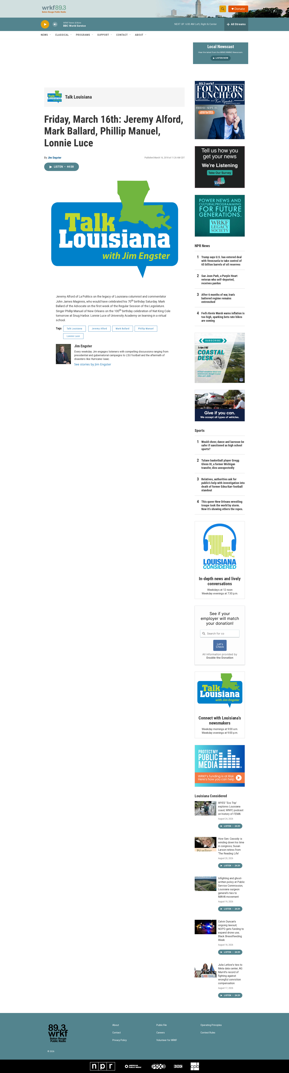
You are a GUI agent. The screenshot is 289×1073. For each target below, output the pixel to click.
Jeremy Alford (99, 328)
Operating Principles (211, 1025)
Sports (200, 430)
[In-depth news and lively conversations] (220, 546)
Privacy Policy (119, 1040)
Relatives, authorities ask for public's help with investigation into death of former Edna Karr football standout (223, 484)
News (44, 35)
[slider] (60, 24)
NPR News (202, 246)
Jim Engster (54, 157)
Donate (239, 9)
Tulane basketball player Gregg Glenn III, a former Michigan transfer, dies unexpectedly (220, 464)
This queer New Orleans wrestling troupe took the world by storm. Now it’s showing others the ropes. (222, 505)
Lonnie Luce (73, 336)
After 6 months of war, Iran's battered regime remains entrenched (218, 298)
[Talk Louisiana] (54, 97)
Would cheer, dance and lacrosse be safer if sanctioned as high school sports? (222, 445)
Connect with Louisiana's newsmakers (220, 720)
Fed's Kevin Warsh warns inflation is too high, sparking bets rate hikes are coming (223, 316)
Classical (62, 35)
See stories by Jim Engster (92, 364)
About (139, 35)
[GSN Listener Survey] (220, 167)
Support (103, 35)
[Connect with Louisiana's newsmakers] (220, 691)
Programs (83, 35)
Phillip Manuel (146, 328)
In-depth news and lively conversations (219, 581)
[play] (45, 24)
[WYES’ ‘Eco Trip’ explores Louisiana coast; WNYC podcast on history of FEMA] (205, 808)
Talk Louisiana (78, 97)
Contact (122, 35)
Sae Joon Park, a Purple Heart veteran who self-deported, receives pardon (219, 279)
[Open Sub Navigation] (50, 35)
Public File (161, 1025)
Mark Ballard (122, 328)
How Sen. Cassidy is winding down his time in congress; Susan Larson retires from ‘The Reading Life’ (231, 846)
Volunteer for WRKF (166, 1040)
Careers (160, 1032)
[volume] (55, 24)
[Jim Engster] (63, 354)
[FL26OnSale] (220, 110)
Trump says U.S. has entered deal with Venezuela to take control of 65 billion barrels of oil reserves (221, 260)
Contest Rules (208, 1032)
